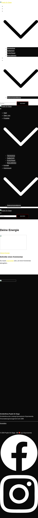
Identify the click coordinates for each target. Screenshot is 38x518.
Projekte (6, 11)
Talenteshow (11, 48)
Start (5, 6)
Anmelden (3, 423)
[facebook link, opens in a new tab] (19, 471)
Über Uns (7, 8)
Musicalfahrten (11, 55)
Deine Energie (5, 253)
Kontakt (6, 58)
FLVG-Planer (11, 53)
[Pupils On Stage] (6, 2)
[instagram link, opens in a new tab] (19, 515)
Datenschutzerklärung (14, 97)
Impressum (7, 60)
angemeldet (10, 261)
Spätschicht (10, 50)
